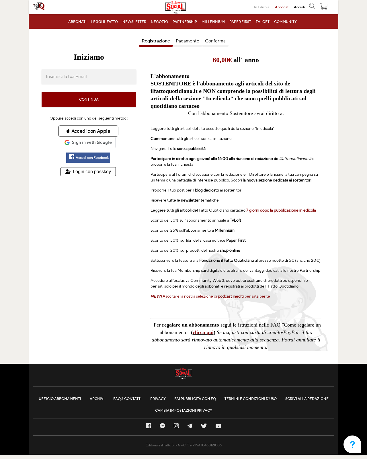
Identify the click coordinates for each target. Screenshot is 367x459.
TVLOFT (263, 21)
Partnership (185, 21)
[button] (323, 7)
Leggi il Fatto (104, 21)
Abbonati (77, 21)
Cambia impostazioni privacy (183, 410)
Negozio (159, 21)
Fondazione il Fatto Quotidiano (226, 260)
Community (285, 21)
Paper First (240, 21)
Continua (89, 99)
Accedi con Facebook (92, 157)
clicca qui (203, 332)
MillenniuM (213, 21)
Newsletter (134, 21)
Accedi (299, 7)
